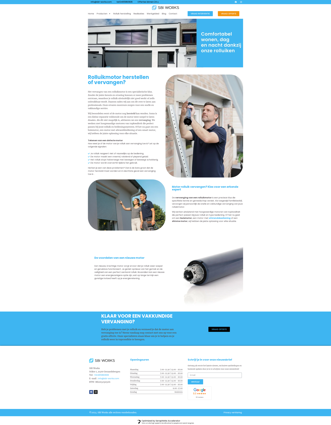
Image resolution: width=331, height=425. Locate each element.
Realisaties (138, 13)
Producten (102, 13)
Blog (164, 13)
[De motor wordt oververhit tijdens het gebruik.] (123, 162)
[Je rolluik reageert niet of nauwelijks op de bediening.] (123, 153)
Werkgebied (153, 13)
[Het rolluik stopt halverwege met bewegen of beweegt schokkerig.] (123, 159)
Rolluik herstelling (122, 13)
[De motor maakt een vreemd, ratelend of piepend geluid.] (123, 156)
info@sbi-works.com (108, 378)
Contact (173, 13)
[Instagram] (241, 2)
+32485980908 (101, 375)
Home (91, 13)
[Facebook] (236, 2)
